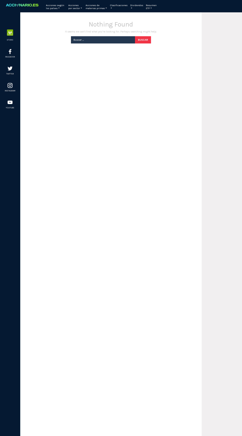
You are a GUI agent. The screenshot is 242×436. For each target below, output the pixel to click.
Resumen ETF (151, 7)
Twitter (10, 74)
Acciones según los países (55, 7)
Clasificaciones (119, 5)
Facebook (10, 57)
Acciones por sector (74, 7)
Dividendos (136, 5)
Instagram (10, 91)
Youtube (10, 108)
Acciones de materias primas (95, 7)
